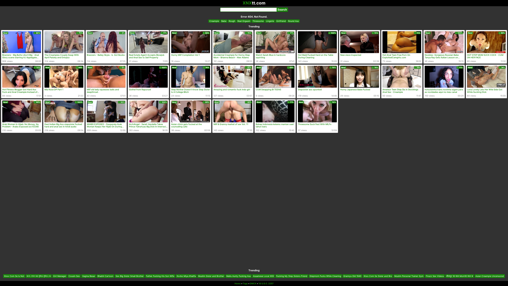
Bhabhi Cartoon (105, 276)
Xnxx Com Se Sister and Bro (378, 276)
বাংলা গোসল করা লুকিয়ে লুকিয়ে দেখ (39, 276)
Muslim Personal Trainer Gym (408, 276)
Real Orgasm (243, 21)
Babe (223, 21)
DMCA (253, 283)
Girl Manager (59, 276)
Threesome (258, 21)
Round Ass (293, 21)
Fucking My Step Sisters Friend (291, 276)
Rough (232, 21)
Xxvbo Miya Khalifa (186, 276)
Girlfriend (281, 21)
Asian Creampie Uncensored (489, 276)
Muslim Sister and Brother (211, 276)
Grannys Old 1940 (352, 276)
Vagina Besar (88, 276)
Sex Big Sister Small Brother (130, 276)
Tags (245, 283)
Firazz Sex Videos (435, 276)
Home (238, 283)
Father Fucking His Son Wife (160, 276)
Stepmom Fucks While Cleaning (325, 276)
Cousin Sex (74, 276)
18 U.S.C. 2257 (266, 283)
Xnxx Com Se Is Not (14, 276)
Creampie (214, 21)
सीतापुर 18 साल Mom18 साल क (459, 276)
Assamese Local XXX (263, 276)
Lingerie (270, 21)
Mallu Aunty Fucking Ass (238, 276)
